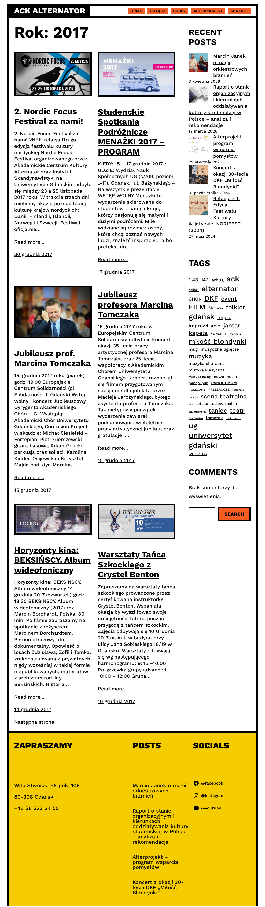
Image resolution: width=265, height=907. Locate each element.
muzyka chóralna (206, 363)
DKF (211, 298)
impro (224, 317)
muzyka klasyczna (207, 370)
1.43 (193, 280)
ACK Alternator (49, 11)
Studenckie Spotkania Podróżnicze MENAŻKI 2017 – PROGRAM (131, 132)
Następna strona (34, 722)
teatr (237, 410)
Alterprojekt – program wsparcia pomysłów (230, 146)
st (191, 403)
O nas (136, 11)
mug (193, 349)
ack (232, 278)
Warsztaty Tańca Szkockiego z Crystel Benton (132, 564)
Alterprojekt (208, 11)
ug (193, 425)
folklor (235, 307)
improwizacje (204, 326)
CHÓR (195, 299)
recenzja (238, 389)
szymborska (197, 411)
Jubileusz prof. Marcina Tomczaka (52, 358)
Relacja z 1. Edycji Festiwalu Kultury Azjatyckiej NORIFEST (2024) (215, 214)
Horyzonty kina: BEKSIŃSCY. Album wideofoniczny (52, 560)
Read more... (29, 242)
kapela (198, 333)
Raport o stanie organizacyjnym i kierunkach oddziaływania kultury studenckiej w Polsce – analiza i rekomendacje (219, 106)
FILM (197, 307)
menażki (235, 334)
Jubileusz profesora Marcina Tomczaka (135, 304)
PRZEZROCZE (219, 389)
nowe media (225, 376)
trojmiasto (233, 418)
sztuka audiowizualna (216, 403)
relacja (193, 397)
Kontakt (239, 11)
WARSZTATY (198, 454)
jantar (231, 325)
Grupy (179, 11)
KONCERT (218, 334)
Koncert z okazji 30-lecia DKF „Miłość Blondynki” (230, 177)
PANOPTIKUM (224, 383)
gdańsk (202, 316)
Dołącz (157, 11)
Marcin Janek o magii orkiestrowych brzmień (230, 65)
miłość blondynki (217, 341)
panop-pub (198, 383)
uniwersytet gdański (210, 440)
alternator (220, 288)
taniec (218, 410)
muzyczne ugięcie (220, 349)
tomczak (214, 417)
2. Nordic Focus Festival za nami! (48, 116)
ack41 (194, 290)
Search (234, 514)
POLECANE (197, 389)
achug (217, 279)
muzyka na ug (200, 377)
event (229, 298)
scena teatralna (224, 396)
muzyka (200, 356)
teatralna (196, 418)
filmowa (215, 308)
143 (205, 279)
